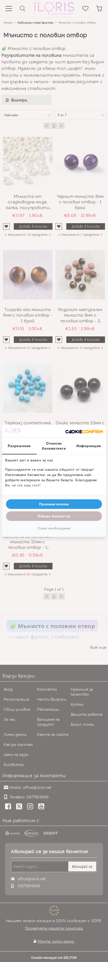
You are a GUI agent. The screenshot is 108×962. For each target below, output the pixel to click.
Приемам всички (54, 504)
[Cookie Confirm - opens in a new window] (84, 431)
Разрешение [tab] (19, 446)
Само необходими (54, 528)
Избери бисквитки (54, 516)
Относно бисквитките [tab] (54, 445)
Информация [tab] (88, 446)
